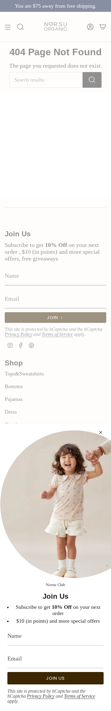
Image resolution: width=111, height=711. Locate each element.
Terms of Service (79, 696)
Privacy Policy (40, 696)
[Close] (100, 432)
